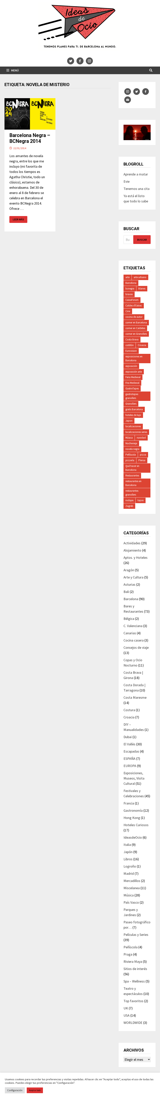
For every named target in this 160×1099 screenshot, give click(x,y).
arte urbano (140, 277)
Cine (127, 311)
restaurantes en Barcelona (133, 483)
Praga (128, 954)
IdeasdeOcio (133, 837)
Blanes (141, 288)
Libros (128, 859)
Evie (127, 181)
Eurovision (131, 350)
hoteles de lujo (133, 415)
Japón (128, 852)
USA (127, 1015)
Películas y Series (136, 934)
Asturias (129, 584)
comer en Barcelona (136, 322)
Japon (128, 420)
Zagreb (129, 506)
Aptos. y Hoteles (136, 557)
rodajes (129, 500)
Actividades (132, 543)
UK (126, 1008)
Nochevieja (131, 443)
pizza (143, 454)
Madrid (129, 873)
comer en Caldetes (135, 328)
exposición (131, 366)
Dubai (128, 737)
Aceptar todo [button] (35, 1090)
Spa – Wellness (134, 981)
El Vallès (129, 744)
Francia (129, 803)
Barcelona (130, 283)
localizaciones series (136, 432)
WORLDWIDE (133, 1022)
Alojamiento (132, 550)
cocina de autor (133, 317)
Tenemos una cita (136, 188)
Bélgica (129, 618)
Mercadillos (132, 880)
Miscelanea (132, 888)
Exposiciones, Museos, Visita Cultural (134, 778)
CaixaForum (132, 300)
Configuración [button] (14, 1090)
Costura (129, 710)
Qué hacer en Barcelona (132, 468)
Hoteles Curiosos (136, 825)
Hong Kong (132, 817)
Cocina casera (134, 640)
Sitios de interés (135, 968)
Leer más (19, 219)
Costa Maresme (135, 697)
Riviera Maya (133, 961)
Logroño (130, 866)
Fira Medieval (132, 382)
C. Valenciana (133, 626)
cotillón (129, 345)
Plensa (141, 460)
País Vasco (131, 902)
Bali (126, 591)
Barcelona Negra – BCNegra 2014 (29, 138)
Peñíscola (130, 454)
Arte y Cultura (133, 577)
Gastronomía (133, 810)
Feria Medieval (132, 377)
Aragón (129, 570)
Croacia (142, 345)
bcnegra (129, 288)
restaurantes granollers (131, 492)
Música (129, 437)
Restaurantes (132, 475)
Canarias (130, 633)
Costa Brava (132, 339)
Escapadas (131, 751)
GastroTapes (132, 388)
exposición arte (133, 371)
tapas (141, 500)
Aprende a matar (136, 174)
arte (127, 277)
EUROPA (130, 766)
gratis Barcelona (134, 409)
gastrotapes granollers (131, 396)
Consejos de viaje (136, 647)
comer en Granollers (136, 333)
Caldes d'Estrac (133, 305)
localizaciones (133, 426)
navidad (141, 437)
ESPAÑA (129, 758)
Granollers (130, 403)
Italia (127, 844)
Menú (15, 70)
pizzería (129, 460)
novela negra (132, 449)
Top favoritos (133, 1001)
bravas (129, 294)
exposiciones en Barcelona (133, 358)
